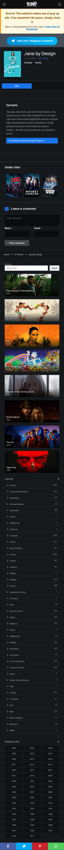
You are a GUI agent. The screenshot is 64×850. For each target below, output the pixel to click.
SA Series (14, 655)
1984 (14, 825)
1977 (32, 836)
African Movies (17, 504)
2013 (32, 770)
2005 (14, 786)
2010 (32, 775)
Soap (12, 674)
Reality (13, 642)
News (12, 630)
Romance (14, 649)
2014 (14, 770)
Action (13, 485)
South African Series (19, 680)
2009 (50, 775)
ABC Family (43, 58)
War (11, 711)
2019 (32, 759)
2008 (14, 781)
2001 (32, 792)
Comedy (28, 63)
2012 (50, 770)
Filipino (13, 573)
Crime (12, 542)
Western (14, 724)
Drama (38, 63)
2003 (50, 786)
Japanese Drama (17, 592)
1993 (14, 808)
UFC (12, 705)
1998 (32, 797)
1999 (14, 797)
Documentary (16, 548)
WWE (12, 730)
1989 (32, 814)
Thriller (13, 693)
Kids (12, 605)
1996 (14, 803)
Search (8, 264)
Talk (12, 686)
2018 (50, 759)
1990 (14, 814)
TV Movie (14, 699)
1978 (14, 836)
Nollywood (15, 636)
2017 (14, 764)
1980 (32, 830)
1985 (50, 819)
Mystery (13, 623)
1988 (50, 814)
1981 (14, 830)
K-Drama (14, 598)
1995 (32, 803)
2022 (32, 753)
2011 (14, 775)
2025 (32, 748)
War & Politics (16, 718)
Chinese (13, 529)
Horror (13, 586)
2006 (50, 781)
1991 (50, 808)
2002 (14, 792)
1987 (14, 819)
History (13, 579)
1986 (32, 819)
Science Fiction (17, 667)
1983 (32, 825)
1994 (50, 803)
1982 (50, 825)
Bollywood (14, 523)
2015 (50, 764)
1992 (32, 808)
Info (17, 86)
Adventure (14, 498)
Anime (13, 517)
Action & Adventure (19, 491)
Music (12, 617)
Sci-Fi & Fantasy (17, 661)
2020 (14, 759)
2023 (14, 753)
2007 (32, 781)
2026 (14, 748)
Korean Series (16, 611)
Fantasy (13, 567)
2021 (50, 753)
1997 (50, 797)
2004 (32, 786)
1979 (50, 830)
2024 (50, 748)
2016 (32, 764)
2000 (50, 792)
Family (13, 561)
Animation (14, 510)
